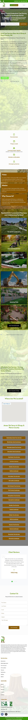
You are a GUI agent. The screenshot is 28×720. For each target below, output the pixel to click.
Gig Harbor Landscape (14, 461)
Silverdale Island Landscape (14, 451)
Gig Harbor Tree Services (14, 457)
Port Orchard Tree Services (14, 486)
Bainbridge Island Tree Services (14, 437)
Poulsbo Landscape (14, 509)
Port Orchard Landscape (14, 490)
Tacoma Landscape (14, 528)
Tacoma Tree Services (14, 524)
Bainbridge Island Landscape (14, 442)
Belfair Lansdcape (14, 519)
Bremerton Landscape (14, 538)
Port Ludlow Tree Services (14, 476)
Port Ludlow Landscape (14, 480)
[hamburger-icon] (24, 5)
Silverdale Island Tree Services (14, 447)
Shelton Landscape (14, 471)
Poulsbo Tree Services (14, 505)
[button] (12, 581)
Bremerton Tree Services (14, 534)
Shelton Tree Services (14, 466)
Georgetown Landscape (14, 499)
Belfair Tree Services (14, 515)
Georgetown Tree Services (14, 495)
